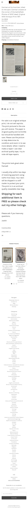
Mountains (14, 355)
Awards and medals (14, 320)
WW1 (14, 381)
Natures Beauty (14, 433)
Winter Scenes (14, 468)
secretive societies (14, 453)
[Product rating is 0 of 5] (5, 23)
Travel (14, 463)
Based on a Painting (14, 392)
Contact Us (14, 301)
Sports (14, 456)
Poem (14, 363)
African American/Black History (14, 384)
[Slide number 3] (16, 283)
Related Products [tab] (14, 243)
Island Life (14, 347)
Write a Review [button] (20, 23)
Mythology (14, 356)
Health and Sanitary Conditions (14, 420)
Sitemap (14, 306)
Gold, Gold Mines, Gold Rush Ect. (14, 343)
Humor (14, 345)
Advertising (14, 314)
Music (14, 430)
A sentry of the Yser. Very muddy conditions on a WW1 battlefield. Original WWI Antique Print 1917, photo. (7, 270)
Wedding (14, 378)
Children (14, 397)
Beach (14, 322)
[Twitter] (10, 109)
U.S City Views (14, 465)
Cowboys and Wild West (14, 330)
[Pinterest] (13, 109)
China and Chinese (14, 325)
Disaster (14, 404)
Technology (14, 460)
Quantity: (14, 91)
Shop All (14, 469)
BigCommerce (17, 505)
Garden (14, 340)
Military (14, 427)
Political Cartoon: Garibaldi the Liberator (14, 365)
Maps (14, 425)
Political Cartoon (14, 440)
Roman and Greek (14, 369)
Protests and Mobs (14, 443)
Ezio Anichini (14, 337)
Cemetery (14, 396)
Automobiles (14, 319)
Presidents (14, 442)
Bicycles (14, 324)
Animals (14, 388)
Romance (14, 448)
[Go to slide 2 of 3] (26, 264)
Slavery (14, 455)
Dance (14, 332)
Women (14, 379)
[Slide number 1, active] (11, 283)
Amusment (14, 386)
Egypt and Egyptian (14, 335)
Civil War (14, 402)
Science (14, 373)
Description (14, 115)
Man (14, 353)
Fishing (14, 414)
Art (14, 391)
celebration (14, 394)
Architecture (14, 389)
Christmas (14, 399)
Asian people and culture (14, 317)
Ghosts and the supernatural (14, 342)
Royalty (14, 450)
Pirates (14, 361)
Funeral (14, 338)
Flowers (14, 415)
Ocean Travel (14, 437)
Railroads (14, 445)
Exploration (14, 406)
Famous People (14, 407)
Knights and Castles (14, 348)
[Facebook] (2, 109)
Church (14, 327)
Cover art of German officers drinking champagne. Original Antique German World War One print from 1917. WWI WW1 (21, 271)
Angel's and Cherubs (14, 383)
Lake (14, 350)
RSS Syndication (14, 305)
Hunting (14, 424)
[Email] (5, 109)
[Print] (7, 109)
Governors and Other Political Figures (14, 417)
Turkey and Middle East (14, 376)
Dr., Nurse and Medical (14, 333)
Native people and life (14, 358)
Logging (14, 351)
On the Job (14, 438)
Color (14, 329)
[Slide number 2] (14, 283)
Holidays (14, 422)
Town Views (14, 461)
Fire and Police (14, 412)
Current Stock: (14, 86)
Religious (14, 447)
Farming (14, 409)
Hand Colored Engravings (14, 419)
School (14, 451)
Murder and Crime (14, 429)
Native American (14, 432)
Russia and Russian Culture (14, 371)
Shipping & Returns (14, 300)
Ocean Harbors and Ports (14, 435)
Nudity (14, 360)
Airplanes (14, 315)
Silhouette (14, 374)
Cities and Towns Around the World (14, 401)
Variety (14, 466)
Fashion (14, 410)
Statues (14, 458)
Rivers (14, 368)
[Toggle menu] (2, 2)
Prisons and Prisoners (14, 366)
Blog (14, 303)
